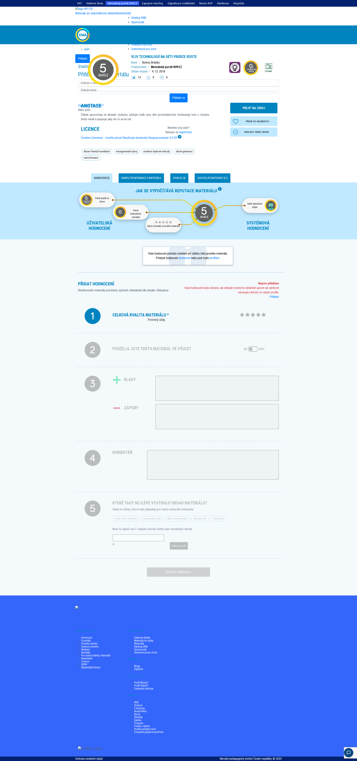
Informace (86, 637)
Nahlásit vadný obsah (256, 132)
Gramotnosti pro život (145, 652)
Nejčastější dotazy (90, 667)
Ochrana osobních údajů (89, 758)
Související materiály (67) (212, 178)
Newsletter (87, 658)
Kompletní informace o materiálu (141, 178)
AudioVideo (140, 711)
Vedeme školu (94, 3)
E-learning (139, 708)
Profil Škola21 (141, 682)
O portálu (86, 640)
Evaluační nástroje (143, 688)
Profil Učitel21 (141, 685)
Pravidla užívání (89, 643)
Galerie (137, 720)
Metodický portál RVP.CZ (122, 3)
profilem (214, 258)
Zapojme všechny (152, 3)
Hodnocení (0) (102, 178)
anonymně (184, 258)
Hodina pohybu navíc (145, 729)
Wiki (136, 702)
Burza (137, 714)
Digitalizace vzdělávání (181, 3)
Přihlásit (274, 297)
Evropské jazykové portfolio (149, 732)
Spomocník (137, 22)
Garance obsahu (90, 646)
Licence (85, 661)
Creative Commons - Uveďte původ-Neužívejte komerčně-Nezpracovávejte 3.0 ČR (129, 138)
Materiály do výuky (143, 640)
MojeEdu (238, 3)
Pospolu (138, 723)
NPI (79, 3)
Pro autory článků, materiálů (95, 655)
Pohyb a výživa (142, 726)
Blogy (137, 666)
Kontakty (85, 652)
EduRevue (223, 3)
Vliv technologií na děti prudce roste (164, 56)
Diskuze (138, 705)
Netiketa (85, 649)
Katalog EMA (138, 18)
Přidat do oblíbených (257, 121)
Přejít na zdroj (254, 108)
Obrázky (138, 717)
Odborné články (142, 637)
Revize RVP (206, 3)
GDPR (84, 664)
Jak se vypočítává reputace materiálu (176, 190)
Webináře (139, 643)
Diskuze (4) (179, 178)
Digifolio (138, 669)
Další (128, 13)
